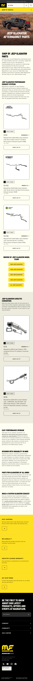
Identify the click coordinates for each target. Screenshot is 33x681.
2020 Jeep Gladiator (16, 279)
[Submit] (28, 614)
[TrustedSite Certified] (7, 668)
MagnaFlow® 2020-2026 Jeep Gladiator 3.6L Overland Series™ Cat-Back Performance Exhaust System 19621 (16, 240)
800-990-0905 (5, 659)
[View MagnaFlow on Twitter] (3, 664)
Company (5, 623)
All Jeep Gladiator (16, 285)
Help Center (6, 633)
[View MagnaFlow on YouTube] (7, 664)
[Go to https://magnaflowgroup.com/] (8, 649)
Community (6, 628)
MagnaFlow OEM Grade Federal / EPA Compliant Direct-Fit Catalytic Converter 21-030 (16, 351)
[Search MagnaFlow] (26, 5)
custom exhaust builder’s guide (13, 501)
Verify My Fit (16, 147)
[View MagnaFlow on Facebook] (15, 664)
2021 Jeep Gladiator (16, 274)
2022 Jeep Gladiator (16, 269)
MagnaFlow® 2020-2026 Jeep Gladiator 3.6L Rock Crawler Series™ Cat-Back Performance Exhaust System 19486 (16, 139)
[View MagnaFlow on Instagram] (11, 664)
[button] (31, 5)
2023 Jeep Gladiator (16, 264)
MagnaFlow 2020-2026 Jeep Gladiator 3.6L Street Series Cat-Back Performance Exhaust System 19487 (16, 190)
